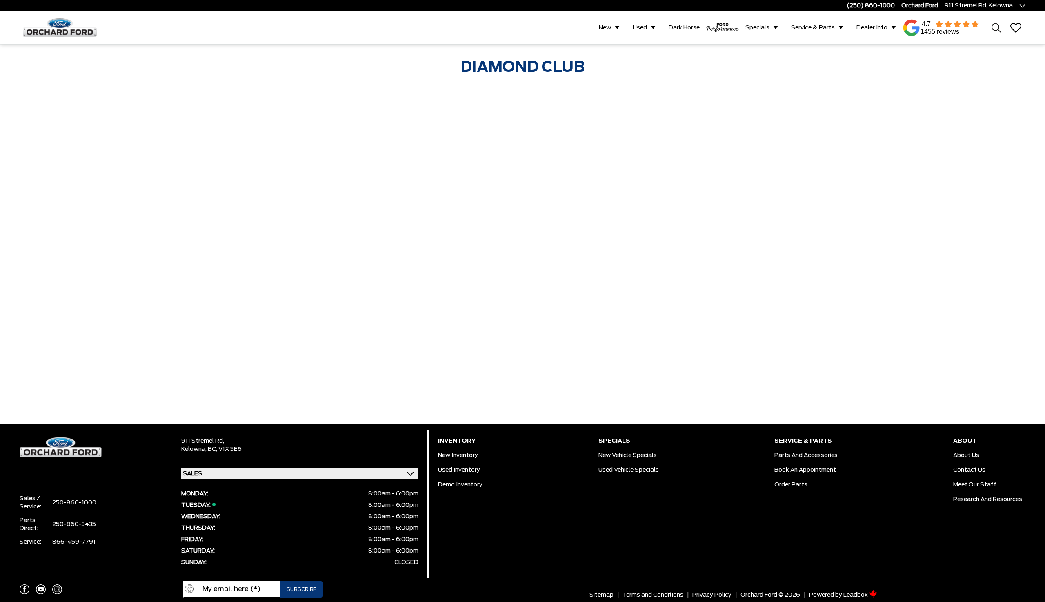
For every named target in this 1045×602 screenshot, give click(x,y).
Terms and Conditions (653, 595)
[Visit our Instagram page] (57, 589)
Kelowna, (194, 449)
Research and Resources (987, 499)
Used (640, 28)
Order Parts (790, 485)
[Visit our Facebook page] (24, 589)
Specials (757, 28)
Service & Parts (813, 28)
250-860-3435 (74, 524)
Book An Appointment (805, 470)
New (605, 28)
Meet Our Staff (974, 485)
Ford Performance (722, 28)
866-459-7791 (74, 542)
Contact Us (969, 470)
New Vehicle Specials (627, 455)
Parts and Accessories (806, 455)
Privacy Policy (712, 595)
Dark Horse (684, 28)
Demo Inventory (460, 485)
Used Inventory (459, 470)
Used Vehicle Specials (628, 470)
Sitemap (601, 595)
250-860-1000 (74, 503)
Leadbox (856, 595)
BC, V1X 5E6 (225, 449)
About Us (966, 455)
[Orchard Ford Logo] (64, 27)
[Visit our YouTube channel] (41, 589)
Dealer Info (871, 28)
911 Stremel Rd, (202, 441)
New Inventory (458, 455)
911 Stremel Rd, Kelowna (979, 6)
